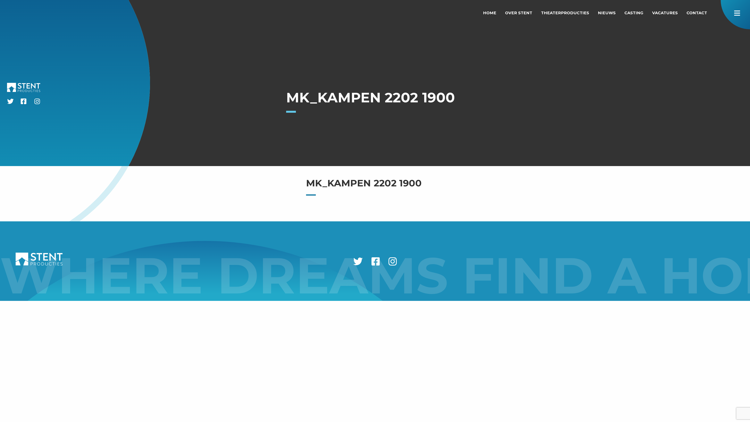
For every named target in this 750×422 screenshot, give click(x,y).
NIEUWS (607, 13)
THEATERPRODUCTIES (565, 13)
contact (697, 13)
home (489, 13)
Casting (633, 13)
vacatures (665, 13)
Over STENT (518, 13)
